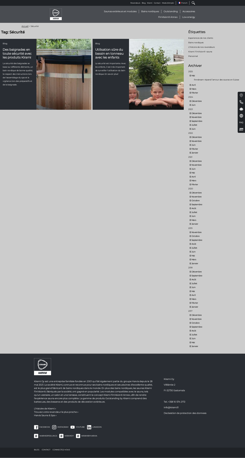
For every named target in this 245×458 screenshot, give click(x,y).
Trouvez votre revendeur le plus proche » (56, 412)
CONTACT (46, 449)
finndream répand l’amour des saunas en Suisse (216, 79)
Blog (144, 3)
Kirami (149, 3)
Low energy (188, 17)
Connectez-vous (61, 449)
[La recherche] (192, 3)
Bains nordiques (150, 11)
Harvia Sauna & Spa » (45, 415)
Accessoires (188, 11)
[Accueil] (56, 14)
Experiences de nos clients (200, 38)
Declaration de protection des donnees (185, 413)
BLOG (36, 449)
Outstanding (171, 11)
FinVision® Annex (168, 17)
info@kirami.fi (171, 407)
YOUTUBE (80, 427)
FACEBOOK (44, 427)
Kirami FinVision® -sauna (200, 51)
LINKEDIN (97, 427)
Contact (157, 3)
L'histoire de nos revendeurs (201, 47)
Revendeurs (135, 3)
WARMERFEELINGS (48, 436)
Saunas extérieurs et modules (120, 11)
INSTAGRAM (62, 427)
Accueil (25, 26)
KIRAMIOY (69, 436)
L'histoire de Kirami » (45, 408)
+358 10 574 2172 (176, 401)
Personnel (193, 56)
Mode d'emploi (168, 3)
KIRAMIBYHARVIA (89, 436)
